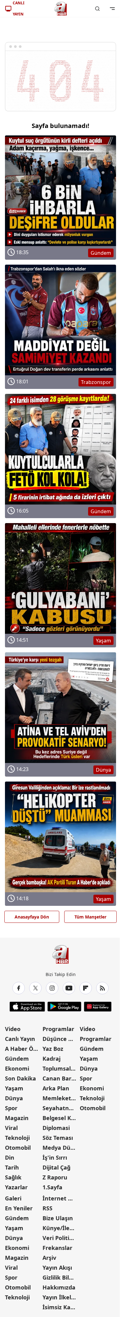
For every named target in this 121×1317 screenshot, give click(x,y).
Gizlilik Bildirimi (61, 1277)
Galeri (13, 1198)
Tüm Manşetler (90, 917)
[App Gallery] (97, 1007)
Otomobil (18, 1147)
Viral (11, 1128)
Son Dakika (20, 1078)
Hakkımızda (59, 1287)
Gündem (17, 1058)
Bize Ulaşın (58, 1218)
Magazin (17, 1118)
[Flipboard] (85, 988)
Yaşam (14, 1088)
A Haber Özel (23, 1048)
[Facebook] (18, 988)
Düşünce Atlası (61, 1038)
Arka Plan (56, 1088)
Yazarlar (16, 1187)
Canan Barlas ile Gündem (61, 1078)
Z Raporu (55, 1177)
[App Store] (27, 1007)
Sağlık (13, 1177)
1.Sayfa (52, 1187)
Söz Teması (58, 1137)
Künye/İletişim (61, 1228)
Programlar (58, 1029)
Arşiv (49, 1257)
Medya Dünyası (61, 1147)
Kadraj (51, 1058)
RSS (47, 1208)
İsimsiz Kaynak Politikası (61, 1307)
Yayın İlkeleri (60, 1297)
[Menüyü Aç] (112, 8)
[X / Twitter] (35, 988)
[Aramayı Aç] (97, 8)
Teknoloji (17, 1137)
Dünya (14, 1098)
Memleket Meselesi (61, 1098)
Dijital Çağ (56, 1167)
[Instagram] (52, 988)
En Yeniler (19, 1208)
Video (12, 1029)
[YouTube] (69, 988)
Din (9, 1157)
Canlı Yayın (20, 1038)
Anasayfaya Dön (32, 917)
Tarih (12, 1167)
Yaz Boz (53, 1048)
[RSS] (102, 988)
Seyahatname (61, 1108)
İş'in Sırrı (55, 1157)
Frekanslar (57, 1247)
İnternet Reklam (61, 1198)
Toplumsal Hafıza (61, 1068)
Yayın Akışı (57, 1267)
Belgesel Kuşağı (61, 1118)
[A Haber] (60, 8)
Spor (11, 1108)
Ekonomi (17, 1068)
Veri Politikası (61, 1238)
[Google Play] (64, 1007)
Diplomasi (56, 1128)
